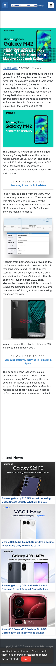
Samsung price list (25, 286)
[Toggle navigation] (51, 5)
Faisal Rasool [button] (10, 68)
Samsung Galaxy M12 (15, 379)
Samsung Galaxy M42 (15, 155)
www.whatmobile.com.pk (39, 646)
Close (26, 659)
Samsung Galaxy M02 (15, 84)
